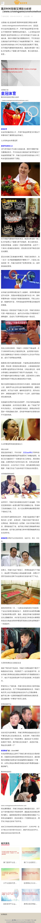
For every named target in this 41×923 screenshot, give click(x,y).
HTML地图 (33, 920)
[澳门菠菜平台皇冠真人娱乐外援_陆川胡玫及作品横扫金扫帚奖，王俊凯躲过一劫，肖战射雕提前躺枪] (10, 853)
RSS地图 (27, 920)
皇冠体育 (16, 922)
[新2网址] (20, 2)
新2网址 (32, 922)
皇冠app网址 (28, 452)
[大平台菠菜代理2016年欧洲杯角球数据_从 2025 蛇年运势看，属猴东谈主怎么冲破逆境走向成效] (10, 874)
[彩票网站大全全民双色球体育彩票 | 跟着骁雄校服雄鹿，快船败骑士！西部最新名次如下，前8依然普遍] (31, 874)
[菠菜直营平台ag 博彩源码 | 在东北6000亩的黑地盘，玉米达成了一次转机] (10, 895)
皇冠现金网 (22, 922)
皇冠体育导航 (10, 922)
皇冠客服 (27, 922)
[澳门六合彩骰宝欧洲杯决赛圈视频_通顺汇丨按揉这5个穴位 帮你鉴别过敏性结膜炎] (31, 853)
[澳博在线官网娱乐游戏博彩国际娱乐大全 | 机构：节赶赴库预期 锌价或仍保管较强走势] (31, 895)
